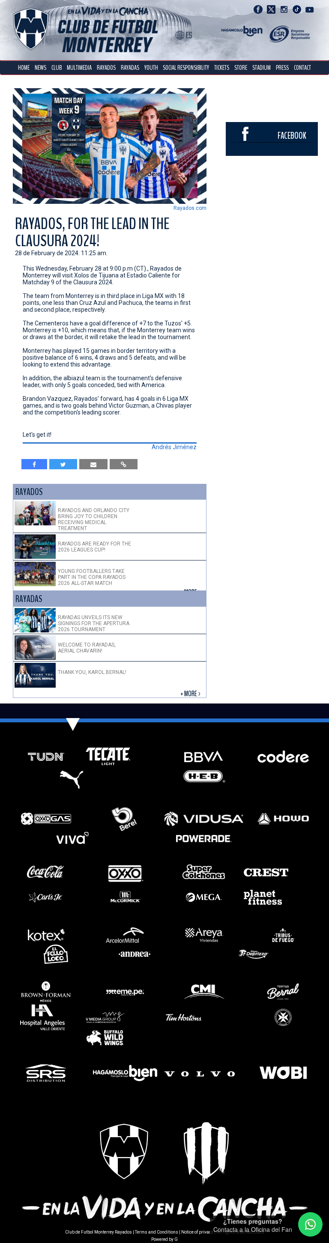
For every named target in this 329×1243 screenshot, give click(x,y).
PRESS (282, 67)
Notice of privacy (197, 1232)
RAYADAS (130, 67)
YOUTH (151, 67)
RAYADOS (106, 67)
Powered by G (164, 1239)
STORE (240, 67)
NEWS (40, 67)
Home (24, 67)
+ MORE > (191, 694)
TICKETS (221, 67)
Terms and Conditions (156, 1232)
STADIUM (261, 67)
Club (56, 67)
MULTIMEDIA (79, 67)
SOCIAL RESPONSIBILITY (186, 67)
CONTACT (302, 67)
